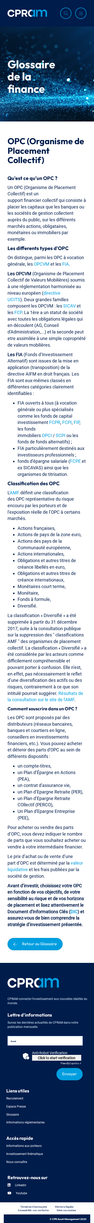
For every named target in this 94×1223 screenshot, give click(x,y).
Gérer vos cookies (66, 1210)
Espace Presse (16, 1106)
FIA (65, 263)
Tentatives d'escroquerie (33, 1206)
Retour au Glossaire (39, 943)
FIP (76, 422)
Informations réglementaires (25, 1122)
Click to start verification (56, 1057)
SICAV (69, 305)
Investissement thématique (24, 1153)
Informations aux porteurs (24, 1145)
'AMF (14, 492)
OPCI (47, 435)
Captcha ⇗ (71, 1063)
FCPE (75, 460)
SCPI (60, 435)
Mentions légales (64, 1206)
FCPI (67, 422)
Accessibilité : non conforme (33, 1210)
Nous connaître (16, 1161)
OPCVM (41, 263)
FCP (18, 312)
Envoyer (69, 1073)
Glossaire (12, 1114)
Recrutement (14, 1098)
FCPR (54, 422)
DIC (74, 911)
